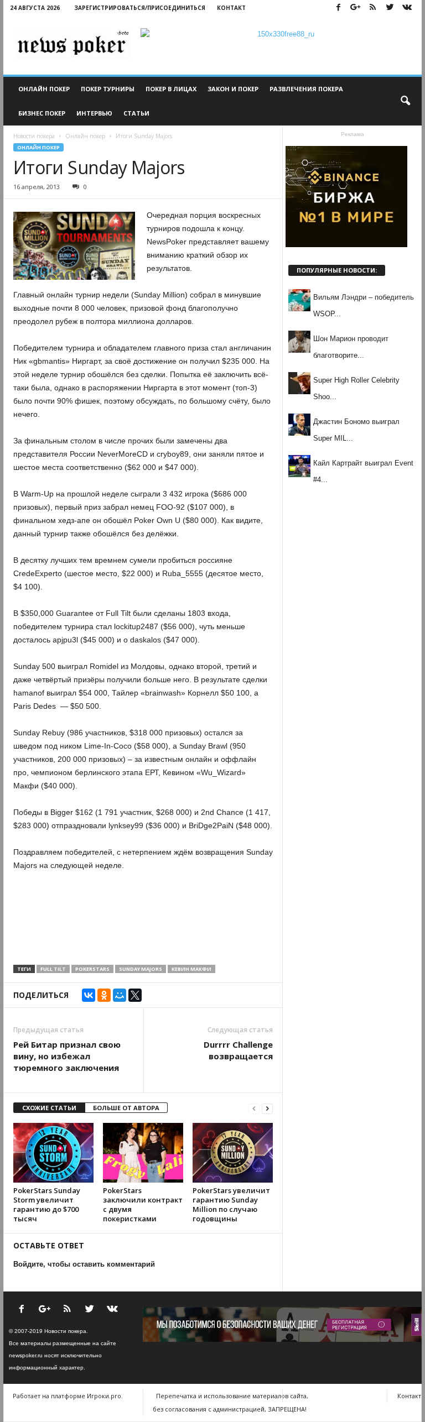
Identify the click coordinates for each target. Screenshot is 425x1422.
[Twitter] (389, 8)
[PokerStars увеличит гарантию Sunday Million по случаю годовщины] (233, 1153)
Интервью (94, 113)
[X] (135, 995)
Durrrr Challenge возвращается (238, 1050)
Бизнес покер (41, 113)
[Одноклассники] (104, 995)
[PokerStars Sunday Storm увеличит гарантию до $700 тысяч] (53, 1153)
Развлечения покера (306, 89)
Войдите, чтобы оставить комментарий (84, 1264)
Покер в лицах (171, 89)
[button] (405, 101)
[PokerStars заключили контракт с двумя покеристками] (143, 1153)
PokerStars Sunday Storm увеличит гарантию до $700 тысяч (46, 1204)
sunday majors (140, 969)
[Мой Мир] (119, 995)
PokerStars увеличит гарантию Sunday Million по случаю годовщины (231, 1204)
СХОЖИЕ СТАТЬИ (49, 1108)
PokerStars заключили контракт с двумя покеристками (143, 1204)
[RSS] (372, 8)
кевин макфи (191, 969)
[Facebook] (338, 8)
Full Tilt (53, 969)
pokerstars (92, 969)
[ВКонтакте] (88, 995)
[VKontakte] (406, 8)
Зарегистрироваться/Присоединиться (139, 8)
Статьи (136, 113)
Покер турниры (107, 89)
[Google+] (355, 8)
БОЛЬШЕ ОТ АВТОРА (126, 1108)
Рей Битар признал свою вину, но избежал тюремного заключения (67, 1056)
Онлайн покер (44, 89)
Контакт (231, 8)
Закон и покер (233, 89)
